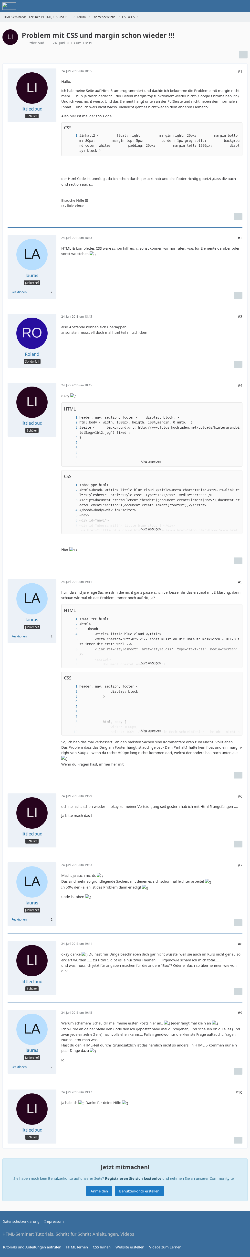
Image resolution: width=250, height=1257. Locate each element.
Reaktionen (19, 292)
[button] (236, 408)
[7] (71, 453)
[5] (71, 442)
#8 (240, 943)
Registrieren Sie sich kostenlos (133, 1178)
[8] (71, 721)
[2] (71, 422)
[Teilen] (243, 54)
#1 (240, 71)
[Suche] (219, 6)
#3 (240, 316)
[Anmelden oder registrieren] (231, 6)
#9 (240, 1012)
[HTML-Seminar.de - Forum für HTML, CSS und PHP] (9, 6)
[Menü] (244, 6)
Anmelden (99, 1191)
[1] (71, 135)
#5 (240, 581)
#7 (240, 865)
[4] (71, 437)
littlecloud (36, 42)
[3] (71, 427)
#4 (240, 385)
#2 (240, 237)
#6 (240, 796)
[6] (71, 447)
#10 (239, 1092)
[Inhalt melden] (238, 216)
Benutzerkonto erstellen (139, 1191)
